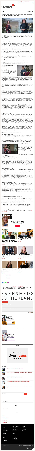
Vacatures (14, 432)
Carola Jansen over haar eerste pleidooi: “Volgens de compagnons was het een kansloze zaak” (25, 255)
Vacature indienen (5, 440)
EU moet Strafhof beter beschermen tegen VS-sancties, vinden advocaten (18, 381)
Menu (4, 11)
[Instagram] (8, 282)
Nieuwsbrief (20, 1)
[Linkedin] (4, 282)
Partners (14, 433)
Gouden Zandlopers (16, 426)
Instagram (24, 429)
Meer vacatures (30, 312)
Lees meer (3, 244)
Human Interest (5, 429)
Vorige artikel (14, 286)
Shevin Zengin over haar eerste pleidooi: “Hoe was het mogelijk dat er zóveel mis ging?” (9, 270)
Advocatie (8, 6)
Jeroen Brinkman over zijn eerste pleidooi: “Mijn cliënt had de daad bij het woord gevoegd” (9, 241)
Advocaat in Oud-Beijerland (6, 304)
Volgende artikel (20, 286)
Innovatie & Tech (5, 430)
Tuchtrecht (4, 433)
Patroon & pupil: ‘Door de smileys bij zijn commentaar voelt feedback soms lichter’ (25, 238)
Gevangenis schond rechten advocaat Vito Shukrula (15, 368)
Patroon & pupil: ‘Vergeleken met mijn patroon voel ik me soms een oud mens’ (25, 270)
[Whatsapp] (6, 282)
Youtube (23, 430)
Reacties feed (5, 420)
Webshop (28, 1)
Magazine (24, 1)
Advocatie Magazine (16, 430)
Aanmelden (18, 226)
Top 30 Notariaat (15, 429)
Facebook (23, 426)
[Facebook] (2, 282)
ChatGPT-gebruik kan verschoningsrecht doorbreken (15, 377)
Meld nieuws (5, 437)
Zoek (26, 393)
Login (3, 415)
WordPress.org (5, 422)
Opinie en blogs (5, 432)
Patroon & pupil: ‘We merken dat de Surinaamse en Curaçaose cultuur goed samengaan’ (9, 255)
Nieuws (4, 426)
